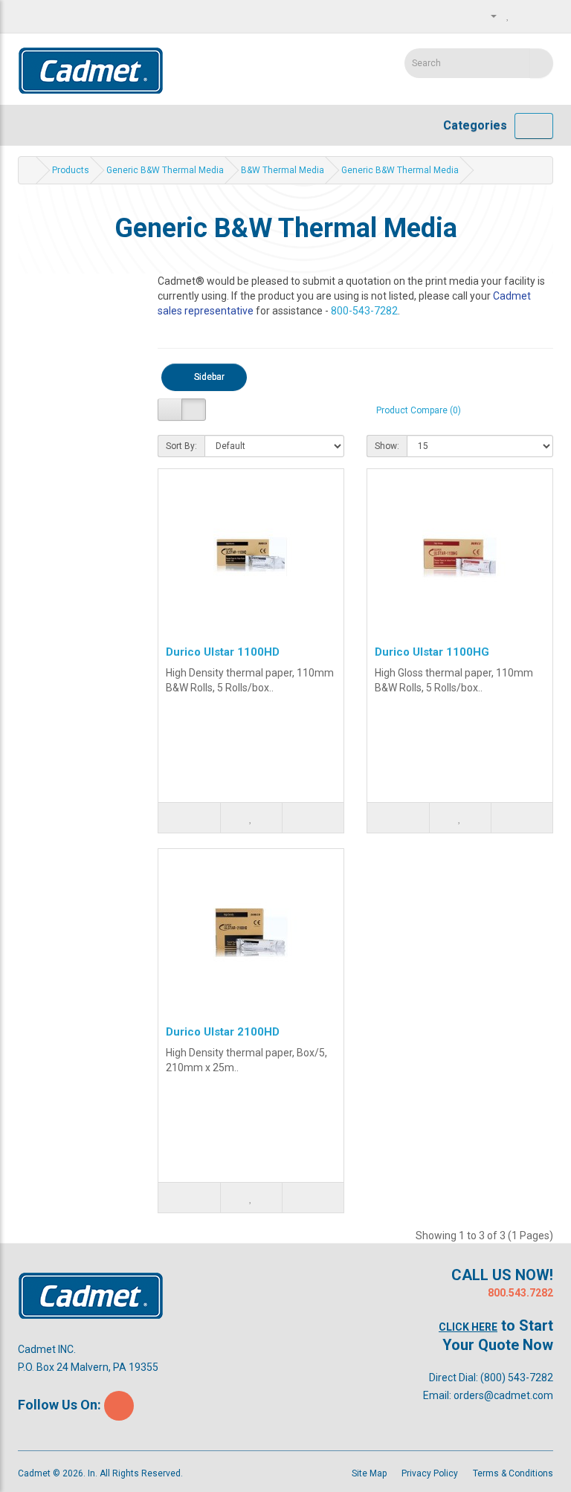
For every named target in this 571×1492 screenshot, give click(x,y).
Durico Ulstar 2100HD (223, 1032)
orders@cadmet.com (503, 1395)
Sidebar (208, 377)
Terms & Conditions (513, 1473)
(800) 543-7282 (516, 1377)
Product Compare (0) (418, 410)
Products (70, 170)
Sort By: (181, 446)
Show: (387, 446)
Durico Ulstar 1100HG (432, 652)
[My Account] (488, 15)
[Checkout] (542, 15)
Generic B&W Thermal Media (165, 170)
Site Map (369, 1473)
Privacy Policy (429, 1473)
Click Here (468, 1327)
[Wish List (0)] (508, 15)
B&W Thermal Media (282, 170)
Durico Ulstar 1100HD (223, 652)
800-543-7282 (364, 311)
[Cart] (524, 15)
